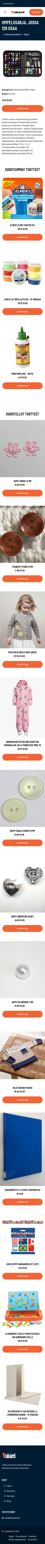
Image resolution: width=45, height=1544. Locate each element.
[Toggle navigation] (5, 12)
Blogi (8, 1501)
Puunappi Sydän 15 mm (22, 566)
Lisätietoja (22, 108)
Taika (8, 1486)
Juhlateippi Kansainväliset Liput (22, 1264)
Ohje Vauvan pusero (22, 1087)
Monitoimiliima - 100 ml (22, 373)
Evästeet (32, 1536)
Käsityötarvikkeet (12, 34)
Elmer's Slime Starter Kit (22, 225)
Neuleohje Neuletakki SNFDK (22, 652)
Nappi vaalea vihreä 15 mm (22, 830)
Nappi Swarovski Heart (22, 916)
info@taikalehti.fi (8, 4)
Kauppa (36, 12)
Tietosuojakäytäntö (17, 1539)
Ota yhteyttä (21, 1536)
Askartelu (10, 1491)
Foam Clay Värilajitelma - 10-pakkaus (22, 299)
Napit (26, 34)
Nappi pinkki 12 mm (22, 480)
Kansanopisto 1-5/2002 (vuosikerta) (22, 1189)
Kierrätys (10, 1496)
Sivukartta (32, 1539)
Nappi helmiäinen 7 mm (22, 1002)
